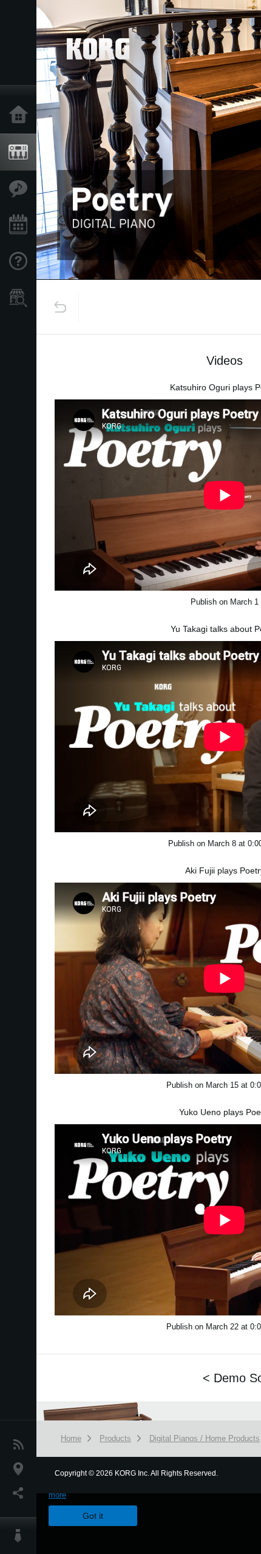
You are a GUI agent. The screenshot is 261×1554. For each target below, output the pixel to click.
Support (21, 261)
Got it (93, 1516)
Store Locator (21, 298)
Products (21, 152)
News (21, 1445)
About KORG (21, 1536)
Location (21, 1469)
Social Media (21, 1493)
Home (21, 115)
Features (21, 189)
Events (21, 225)
